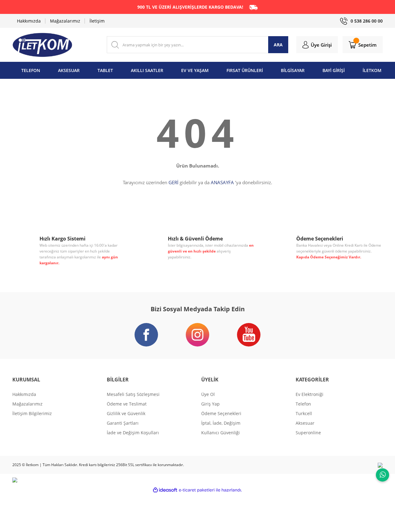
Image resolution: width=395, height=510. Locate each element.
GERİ (173, 182)
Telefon (303, 404)
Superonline (308, 433)
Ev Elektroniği (309, 394)
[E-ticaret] (197, 490)
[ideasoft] (165, 490)
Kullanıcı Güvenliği (220, 433)
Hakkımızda (29, 21)
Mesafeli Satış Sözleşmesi (133, 394)
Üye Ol (208, 394)
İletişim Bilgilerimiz (32, 413)
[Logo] (42, 44)
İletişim (97, 21)
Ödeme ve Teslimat (127, 404)
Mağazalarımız (65, 21)
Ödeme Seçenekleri (221, 413)
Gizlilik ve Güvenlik (126, 413)
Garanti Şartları (123, 423)
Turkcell (304, 413)
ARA (278, 45)
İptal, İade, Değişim (220, 423)
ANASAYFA (222, 182)
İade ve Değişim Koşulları (133, 433)
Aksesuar (305, 423)
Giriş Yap (210, 404)
